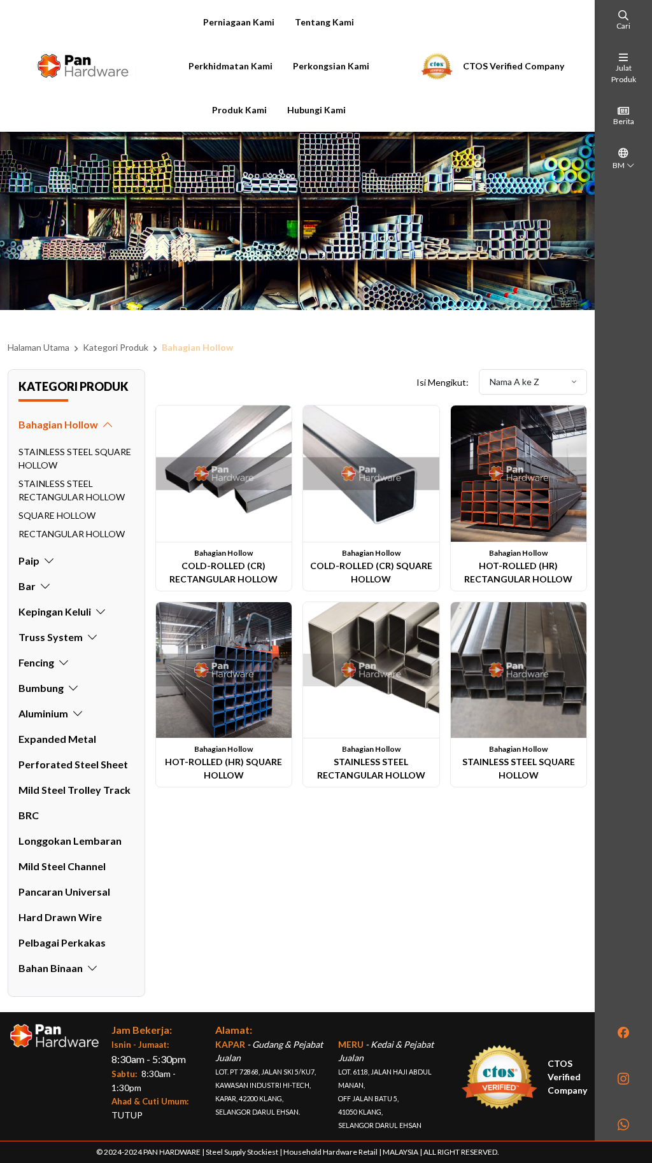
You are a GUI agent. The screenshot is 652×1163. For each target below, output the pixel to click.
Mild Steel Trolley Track (74, 790)
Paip (28, 560)
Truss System (50, 637)
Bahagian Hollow (197, 347)
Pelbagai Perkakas (62, 942)
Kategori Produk (115, 347)
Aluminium (43, 713)
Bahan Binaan (50, 968)
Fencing (36, 662)
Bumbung (41, 688)
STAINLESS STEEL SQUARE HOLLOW (74, 458)
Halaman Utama (38, 347)
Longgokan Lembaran (70, 841)
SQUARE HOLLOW (57, 515)
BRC (28, 815)
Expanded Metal (57, 739)
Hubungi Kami (316, 109)
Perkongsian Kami (331, 65)
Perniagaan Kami (238, 22)
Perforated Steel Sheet (73, 764)
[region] (76, 710)
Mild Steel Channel (62, 866)
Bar (27, 586)
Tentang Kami (324, 22)
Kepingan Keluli (54, 611)
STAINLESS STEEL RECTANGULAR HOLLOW (71, 490)
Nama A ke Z (515, 381)
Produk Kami (239, 109)
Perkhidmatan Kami (230, 65)
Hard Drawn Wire (60, 917)
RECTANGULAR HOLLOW (71, 533)
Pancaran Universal (64, 891)
